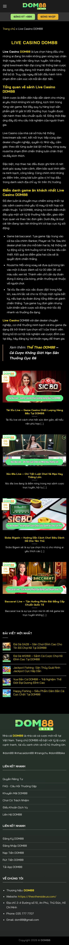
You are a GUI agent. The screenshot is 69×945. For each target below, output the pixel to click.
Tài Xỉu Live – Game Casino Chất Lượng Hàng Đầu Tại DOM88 (34, 412)
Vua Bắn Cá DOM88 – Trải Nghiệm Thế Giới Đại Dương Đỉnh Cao (37, 681)
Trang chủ (9, 28)
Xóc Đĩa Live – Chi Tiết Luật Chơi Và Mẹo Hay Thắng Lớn (34, 475)
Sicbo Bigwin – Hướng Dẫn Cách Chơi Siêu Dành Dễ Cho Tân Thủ (34, 539)
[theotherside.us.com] (34, 6)
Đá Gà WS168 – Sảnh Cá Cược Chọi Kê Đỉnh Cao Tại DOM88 (38, 657)
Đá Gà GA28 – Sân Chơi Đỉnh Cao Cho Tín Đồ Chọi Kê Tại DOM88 (37, 646)
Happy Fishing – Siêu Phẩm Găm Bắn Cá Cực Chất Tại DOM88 (38, 692)
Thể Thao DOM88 (41, 347)
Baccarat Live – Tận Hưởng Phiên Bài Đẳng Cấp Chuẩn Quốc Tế (34, 603)
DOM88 (25, 51)
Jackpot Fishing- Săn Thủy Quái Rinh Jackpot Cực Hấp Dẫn (36, 669)
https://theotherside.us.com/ (37, 896)
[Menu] (5, 6)
